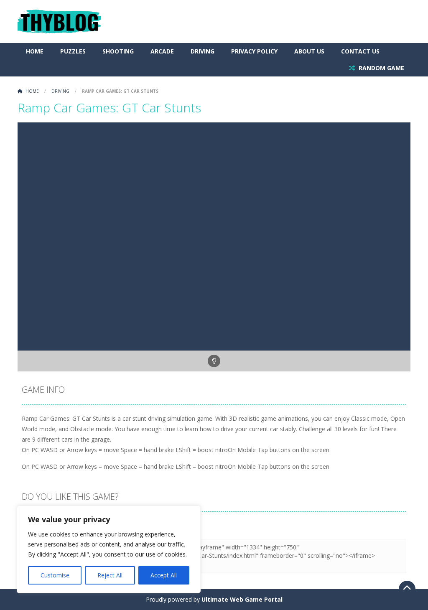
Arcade (162, 51)
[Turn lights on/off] (214, 361)
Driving (202, 51)
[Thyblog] (59, 21)
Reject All (109, 575)
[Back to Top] (407, 589)
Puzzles (73, 51)
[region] (109, 549)
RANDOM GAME (380, 68)
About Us (309, 51)
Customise (55, 575)
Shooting (118, 51)
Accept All (163, 575)
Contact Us (360, 51)
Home (34, 51)
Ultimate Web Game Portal (242, 599)
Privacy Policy (254, 51)
